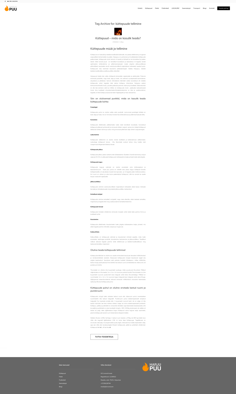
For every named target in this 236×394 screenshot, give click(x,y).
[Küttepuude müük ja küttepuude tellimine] (118, 31)
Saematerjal (63, 383)
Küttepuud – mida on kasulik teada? (118, 38)
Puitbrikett (62, 380)
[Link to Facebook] (5, 1)
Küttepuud (62, 373)
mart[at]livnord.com (107, 386)
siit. (110, 327)
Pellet (61, 376)
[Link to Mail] (8, 1)
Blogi (122, 42)
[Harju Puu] (11, 8)
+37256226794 (106, 383)
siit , (101, 327)
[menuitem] (140, 8)
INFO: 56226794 (13, 1)
